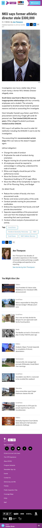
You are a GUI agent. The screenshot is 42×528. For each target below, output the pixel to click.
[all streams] (39, 525)
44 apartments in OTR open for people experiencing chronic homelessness (26, 407)
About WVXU (8, 461)
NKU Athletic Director (28, 236)
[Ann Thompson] (6, 253)
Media (17, 329)
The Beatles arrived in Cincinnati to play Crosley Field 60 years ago (27, 333)
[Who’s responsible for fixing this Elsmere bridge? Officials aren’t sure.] (8, 303)
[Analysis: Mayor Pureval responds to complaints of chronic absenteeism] (8, 347)
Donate (35, 3)
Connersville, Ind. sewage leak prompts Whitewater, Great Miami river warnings (27, 364)
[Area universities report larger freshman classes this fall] (8, 392)
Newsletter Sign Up (9, 469)
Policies (6, 486)
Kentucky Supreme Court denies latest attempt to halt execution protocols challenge (27, 422)
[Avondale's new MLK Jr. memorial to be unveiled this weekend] (8, 377)
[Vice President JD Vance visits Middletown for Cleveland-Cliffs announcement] (8, 288)
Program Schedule (9, 465)
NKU (34, 232)
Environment (20, 359)
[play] (3, 526)
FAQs (5, 498)
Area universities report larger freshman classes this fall (26, 392)
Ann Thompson (18, 22)
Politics (18, 284)
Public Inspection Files (10, 490)
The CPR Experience (10, 457)
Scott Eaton (12, 236)
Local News (12, 227)
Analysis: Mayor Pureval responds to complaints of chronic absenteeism (27, 349)
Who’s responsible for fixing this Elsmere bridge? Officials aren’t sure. (27, 304)
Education (19, 388)
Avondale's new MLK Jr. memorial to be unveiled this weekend (27, 378)
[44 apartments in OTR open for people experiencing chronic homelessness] (8, 406)
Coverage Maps (8, 494)
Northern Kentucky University (18, 232)
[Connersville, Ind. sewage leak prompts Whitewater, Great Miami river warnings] (8, 362)
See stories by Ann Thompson (24, 267)
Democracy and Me (10, 482)
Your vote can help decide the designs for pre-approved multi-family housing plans (27, 319)
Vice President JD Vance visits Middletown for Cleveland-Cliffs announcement (26, 289)
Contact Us (7, 477)
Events (6, 473)
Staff (5, 502)
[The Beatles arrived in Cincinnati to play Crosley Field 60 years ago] (8, 333)
